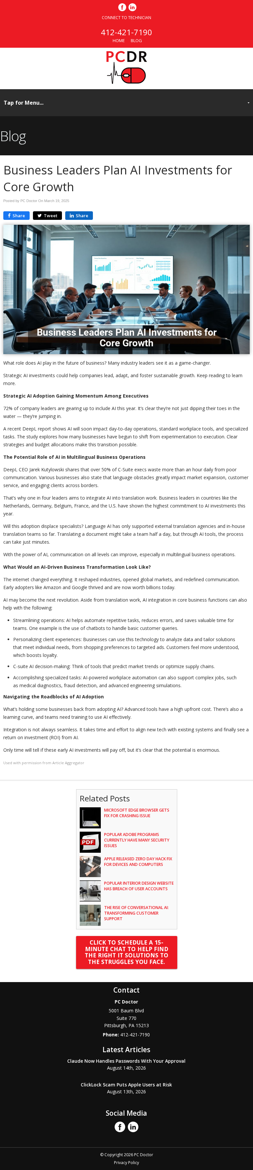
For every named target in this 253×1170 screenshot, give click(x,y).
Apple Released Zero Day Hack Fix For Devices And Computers (138, 861)
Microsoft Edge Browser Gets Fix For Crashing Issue (136, 813)
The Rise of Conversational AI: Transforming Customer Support (136, 913)
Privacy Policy (126, 1162)
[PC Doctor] (126, 82)
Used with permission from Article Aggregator (43, 762)
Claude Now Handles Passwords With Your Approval (126, 1061)
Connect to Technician (126, 17)
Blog (136, 40)
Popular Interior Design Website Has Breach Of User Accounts (139, 886)
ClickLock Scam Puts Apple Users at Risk (126, 1084)
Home (119, 40)
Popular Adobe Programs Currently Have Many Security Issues (136, 840)
